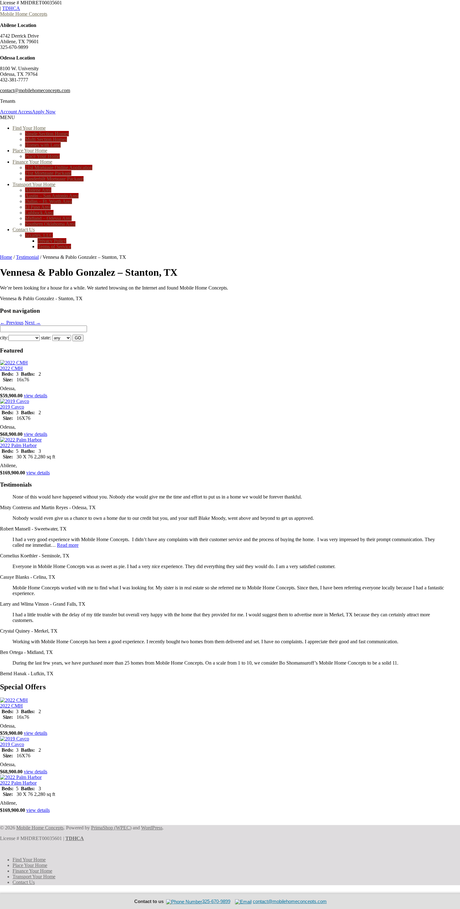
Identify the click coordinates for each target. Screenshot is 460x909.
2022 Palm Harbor (18, 445)
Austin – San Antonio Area (52, 195)
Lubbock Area (39, 212)
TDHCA (11, 8)
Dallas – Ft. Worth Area (48, 201)
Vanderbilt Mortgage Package (54, 178)
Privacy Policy (52, 240)
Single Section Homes (47, 133)
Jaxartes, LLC (39, 235)
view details (35, 395)
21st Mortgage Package (48, 173)
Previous (11, 322)
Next (33, 322)
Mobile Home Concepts (23, 14)
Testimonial (27, 257)
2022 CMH (11, 368)
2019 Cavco (12, 407)
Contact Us (24, 229)
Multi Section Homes (46, 139)
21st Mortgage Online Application (58, 167)
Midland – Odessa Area (48, 218)
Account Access (16, 111)
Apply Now (44, 111)
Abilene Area (38, 190)
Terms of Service (54, 246)
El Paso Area (38, 207)
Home (6, 257)
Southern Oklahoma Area (50, 224)
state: (46, 337)
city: (4, 337)
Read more (68, 545)
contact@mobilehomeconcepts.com (35, 90)
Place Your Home (30, 150)
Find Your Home (29, 128)
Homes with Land (43, 145)
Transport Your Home (34, 184)
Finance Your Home (32, 162)
